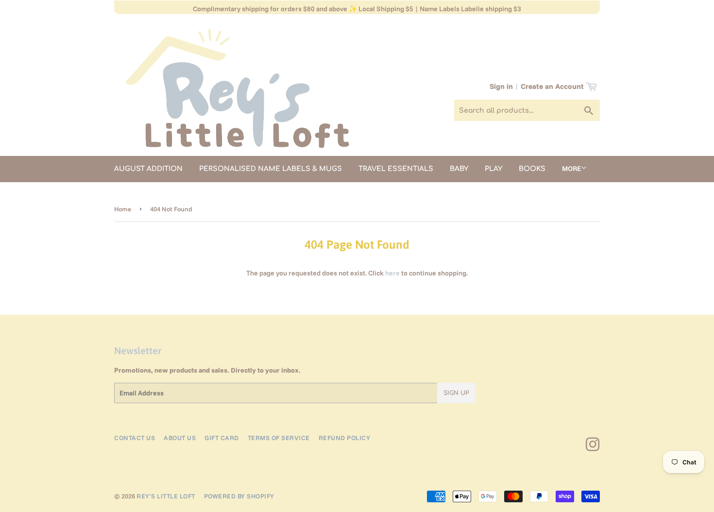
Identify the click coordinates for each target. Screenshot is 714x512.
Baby (459, 168)
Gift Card (221, 438)
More (571, 168)
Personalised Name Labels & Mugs (270, 168)
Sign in (501, 86)
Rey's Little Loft (165, 496)
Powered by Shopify (239, 496)
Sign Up (456, 393)
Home (122, 209)
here (392, 273)
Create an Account (552, 86)
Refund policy (345, 438)
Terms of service (279, 438)
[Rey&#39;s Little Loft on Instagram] (592, 448)
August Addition (148, 168)
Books (532, 168)
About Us (180, 438)
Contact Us (134, 438)
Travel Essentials (395, 168)
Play (493, 168)
